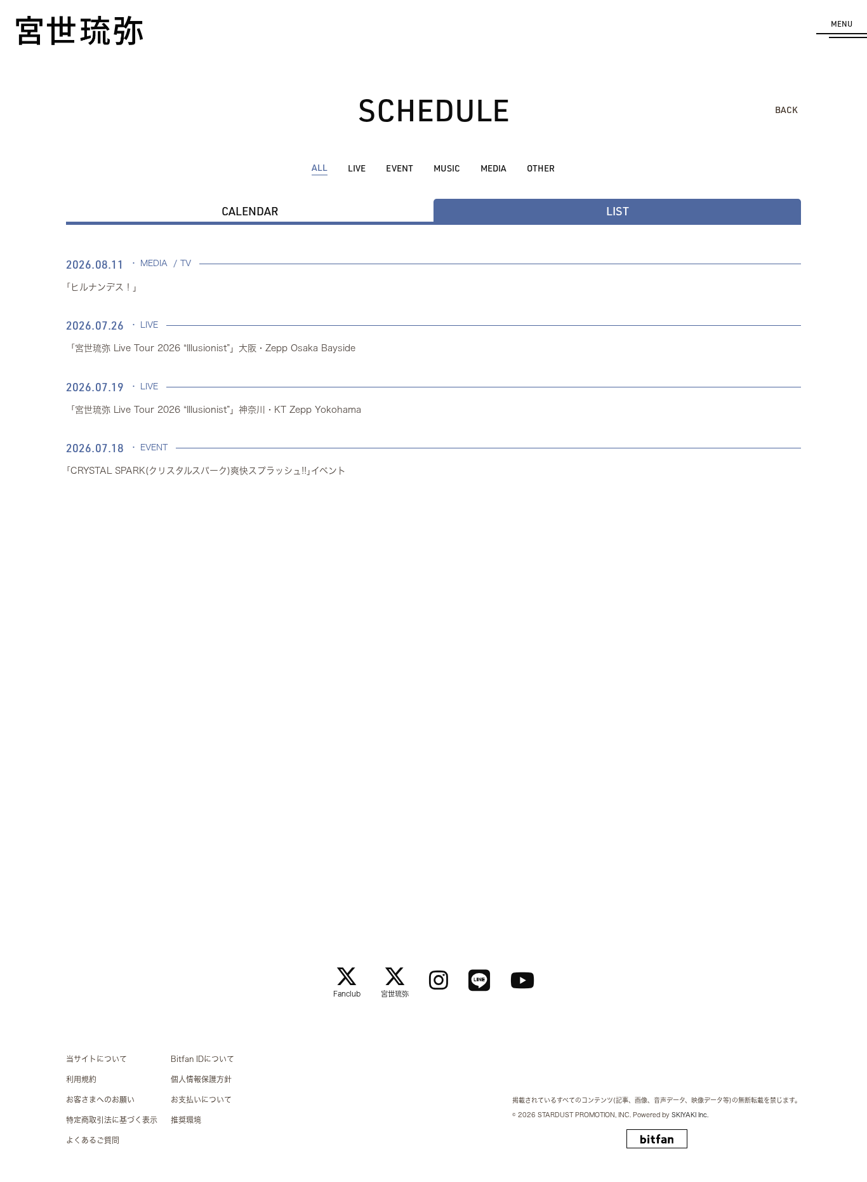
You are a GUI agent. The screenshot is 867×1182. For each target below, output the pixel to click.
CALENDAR (250, 211)
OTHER (541, 168)
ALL (320, 167)
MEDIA (493, 168)
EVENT (399, 168)
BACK (786, 109)
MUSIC (447, 168)
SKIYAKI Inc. (690, 1114)
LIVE (357, 168)
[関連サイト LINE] (479, 980)
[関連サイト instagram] (438, 980)
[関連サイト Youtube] (522, 980)
